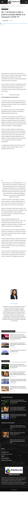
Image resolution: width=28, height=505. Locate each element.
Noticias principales (5, 6)
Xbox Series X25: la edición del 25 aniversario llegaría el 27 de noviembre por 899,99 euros (18, 366)
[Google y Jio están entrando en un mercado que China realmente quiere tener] (5, 427)
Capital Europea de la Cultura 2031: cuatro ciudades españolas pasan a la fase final (18, 344)
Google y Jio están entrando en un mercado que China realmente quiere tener (18, 427)
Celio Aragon (5, 20)
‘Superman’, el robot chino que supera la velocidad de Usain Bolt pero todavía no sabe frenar (18, 380)
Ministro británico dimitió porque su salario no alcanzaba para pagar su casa (17, 441)
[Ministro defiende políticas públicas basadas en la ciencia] (5, 434)
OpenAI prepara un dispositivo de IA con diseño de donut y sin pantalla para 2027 (18, 388)
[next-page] (4, 357)
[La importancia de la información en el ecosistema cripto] (5, 352)
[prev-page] (2, 357)
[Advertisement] (14, 58)
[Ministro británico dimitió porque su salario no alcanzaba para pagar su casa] (5, 442)
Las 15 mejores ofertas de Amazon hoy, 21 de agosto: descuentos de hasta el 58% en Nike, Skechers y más (18, 373)
